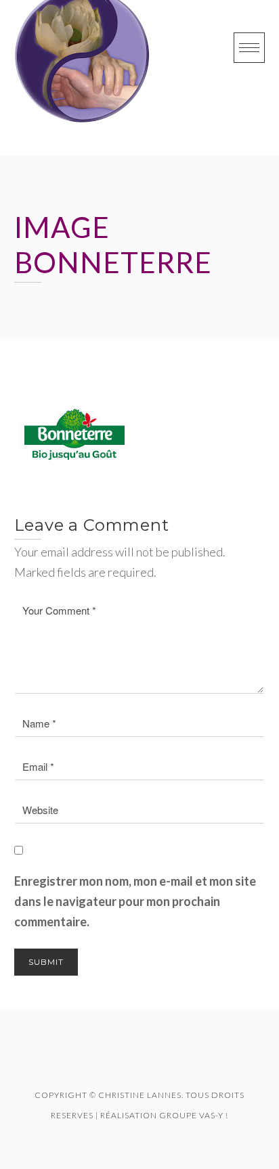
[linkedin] (157, 1063)
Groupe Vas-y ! (193, 1115)
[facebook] (121, 1063)
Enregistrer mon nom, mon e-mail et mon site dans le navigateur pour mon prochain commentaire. (135, 901)
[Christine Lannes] (82, 77)
